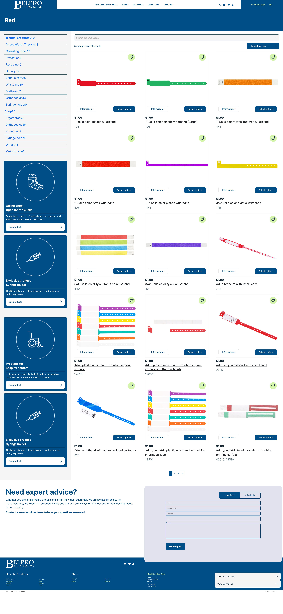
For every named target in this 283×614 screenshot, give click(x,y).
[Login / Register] (232, 5)
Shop (125, 5)
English (265, 591)
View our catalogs (226, 576)
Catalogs (138, 5)
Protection (8, 585)
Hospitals (229, 495)
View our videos (225, 583)
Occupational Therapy (10, 579)
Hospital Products (106, 5)
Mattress (8, 578)
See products (15, 227)
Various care (41, 583)
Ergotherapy (74, 578)
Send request (175, 546)
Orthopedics (8, 583)
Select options (124, 109)
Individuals (249, 495)
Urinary (40, 581)
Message (168, 523)
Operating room (9, 581)
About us (153, 5)
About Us (270, 591)
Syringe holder (42, 579)
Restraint (41, 578)
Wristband (41, 585)
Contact (169, 5)
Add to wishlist (131, 57)
